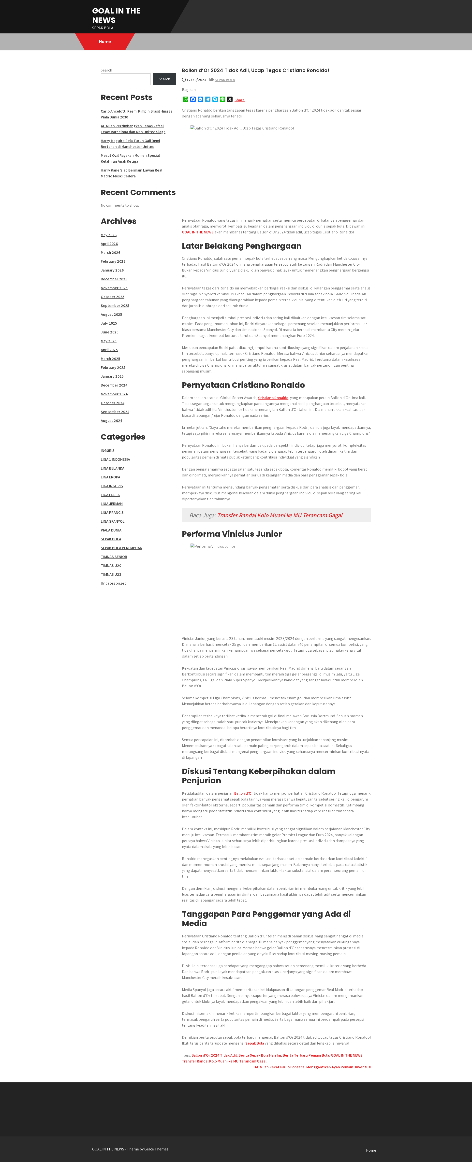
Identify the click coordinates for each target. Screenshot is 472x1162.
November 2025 (114, 287)
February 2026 (113, 261)
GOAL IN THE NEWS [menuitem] (198, 232)
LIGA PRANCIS (112, 512)
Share (240, 99)
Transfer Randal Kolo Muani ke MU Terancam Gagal (279, 515)
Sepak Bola (254, 1043)
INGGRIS (108, 450)
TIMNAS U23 (111, 574)
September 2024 (115, 411)
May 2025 (109, 341)
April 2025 (109, 349)
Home (105, 41)
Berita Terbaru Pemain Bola (306, 1055)
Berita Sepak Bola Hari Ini (259, 1055)
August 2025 (111, 314)
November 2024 (114, 394)
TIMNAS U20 (111, 565)
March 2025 (110, 358)
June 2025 (109, 332)
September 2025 (115, 305)
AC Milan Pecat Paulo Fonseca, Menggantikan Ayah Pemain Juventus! (313, 1067)
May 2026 (109, 234)
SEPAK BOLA (225, 79)
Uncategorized (114, 583)
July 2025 (109, 323)
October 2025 (112, 296)
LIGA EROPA (110, 477)
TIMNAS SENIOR (114, 556)
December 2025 (114, 279)
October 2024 (112, 402)
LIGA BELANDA (112, 468)
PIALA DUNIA (111, 530)
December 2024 (114, 385)
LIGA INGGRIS (112, 485)
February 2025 (113, 367)
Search (106, 70)
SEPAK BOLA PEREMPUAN (121, 547)
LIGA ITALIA (110, 494)
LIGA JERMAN (112, 503)
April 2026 (109, 243)
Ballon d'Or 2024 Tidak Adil (214, 1055)
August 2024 (111, 420)
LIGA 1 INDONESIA (115, 459)
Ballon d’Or (243, 793)
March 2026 (110, 252)
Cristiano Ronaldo (273, 397)
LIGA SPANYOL (113, 521)
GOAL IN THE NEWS (116, 15)
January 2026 (112, 270)
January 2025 (112, 376)
